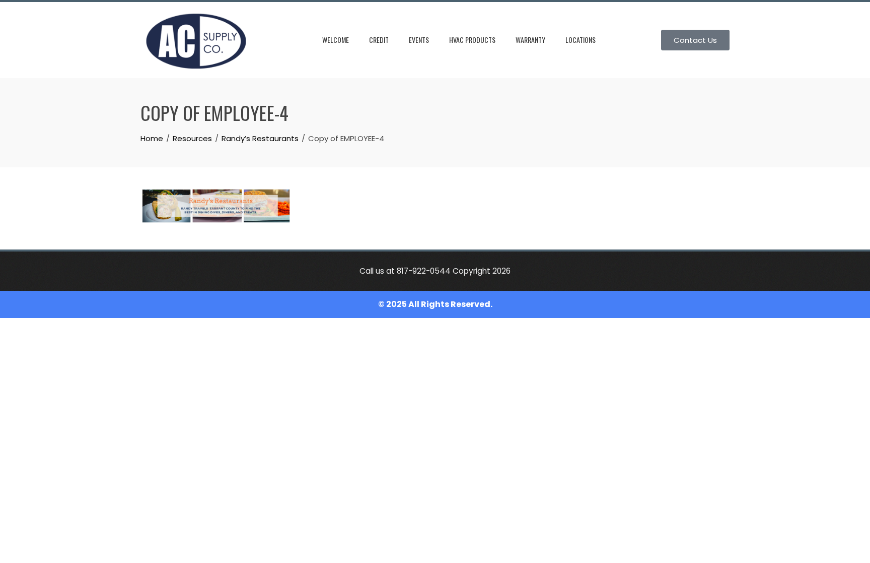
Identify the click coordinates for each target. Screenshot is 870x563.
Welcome (335, 39)
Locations (580, 39)
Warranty (530, 39)
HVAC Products (472, 39)
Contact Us (695, 40)
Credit (379, 39)
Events (419, 39)
